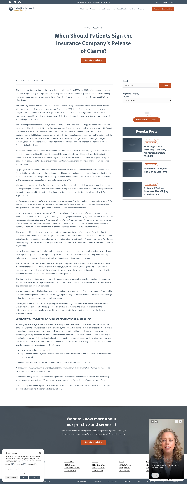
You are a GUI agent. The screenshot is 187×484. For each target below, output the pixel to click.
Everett (121, 462)
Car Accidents (149, 140)
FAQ (139, 481)
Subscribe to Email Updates (146, 120)
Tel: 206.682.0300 (70, 471)
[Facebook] (10, 2)
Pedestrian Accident (151, 142)
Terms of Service (112, 481)
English (164, 2)
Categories (126, 97)
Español (171, 2)
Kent (147, 462)
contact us (107, 2)
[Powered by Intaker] (170, 479)
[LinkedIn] (19, 2)
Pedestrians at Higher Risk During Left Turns (155, 170)
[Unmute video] (152, 421)
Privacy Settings (81, 481)
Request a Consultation (163, 9)
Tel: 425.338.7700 (124, 471)
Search (165, 85)
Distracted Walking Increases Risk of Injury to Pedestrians (156, 191)
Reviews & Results (104, 9)
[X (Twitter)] (15, 2)
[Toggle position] (176, 421)
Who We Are (84, 9)
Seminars (132, 9)
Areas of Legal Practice (120, 9)
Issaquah (95, 462)
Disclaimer (127, 481)
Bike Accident (160, 140)
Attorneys (93, 9)
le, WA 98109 (76, 468)
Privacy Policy (97, 481)
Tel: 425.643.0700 (97, 471)
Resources (141, 9)
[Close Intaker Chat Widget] (180, 421)
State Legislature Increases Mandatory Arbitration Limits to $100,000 (155, 151)
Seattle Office (69, 462)
